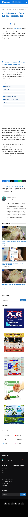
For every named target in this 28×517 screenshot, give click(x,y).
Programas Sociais (20, 507)
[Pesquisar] (26, 2)
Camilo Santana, (18, 28)
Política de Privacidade (14, 509)
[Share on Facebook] (10, 24)
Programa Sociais (11, 5)
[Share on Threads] (15, 24)
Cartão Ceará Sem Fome (7, 477)
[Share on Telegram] (17, 24)
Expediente (12, 507)
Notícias (19, 5)
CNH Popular (4, 485)
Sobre (2, 5)
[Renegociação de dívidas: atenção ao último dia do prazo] (14, 233)
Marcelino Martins (11, 197)
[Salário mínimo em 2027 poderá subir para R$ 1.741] (14, 276)
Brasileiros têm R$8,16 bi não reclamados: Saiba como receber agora (7, 190)
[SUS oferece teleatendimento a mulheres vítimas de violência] (14, 254)
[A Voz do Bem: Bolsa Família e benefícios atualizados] (5, 2)
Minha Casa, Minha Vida (7, 481)
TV (24, 5)
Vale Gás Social (5, 483)
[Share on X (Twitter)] (12, 24)
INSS (3, 474)
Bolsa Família (4, 468)
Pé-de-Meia (4, 472)
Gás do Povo (4, 470)
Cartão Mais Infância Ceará (7, 479)
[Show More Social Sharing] (19, 24)
